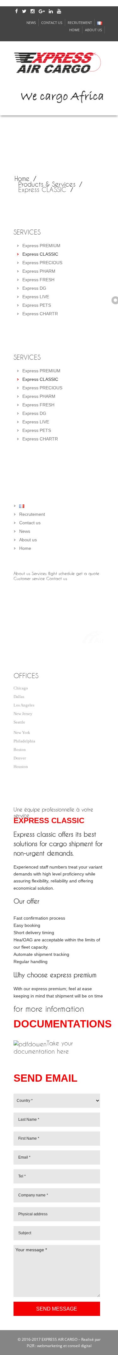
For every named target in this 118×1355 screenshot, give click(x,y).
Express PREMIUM (41, 245)
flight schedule (61, 573)
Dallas (19, 696)
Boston (20, 749)
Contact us (51, 22)
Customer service (29, 578)
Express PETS (36, 305)
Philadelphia (24, 741)
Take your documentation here (43, 1047)
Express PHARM (38, 271)
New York (22, 732)
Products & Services (47, 184)
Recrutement (80, 22)
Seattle (19, 722)
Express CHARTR (40, 313)
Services (39, 573)
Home (74, 29)
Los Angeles (24, 705)
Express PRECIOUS (42, 262)
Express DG (34, 288)
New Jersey (23, 713)
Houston (21, 766)
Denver (20, 758)
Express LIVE (35, 296)
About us (93, 29)
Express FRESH (38, 279)
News (31, 22)
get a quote (87, 573)
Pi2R (30, 1345)
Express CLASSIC (40, 254)
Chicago (21, 688)
